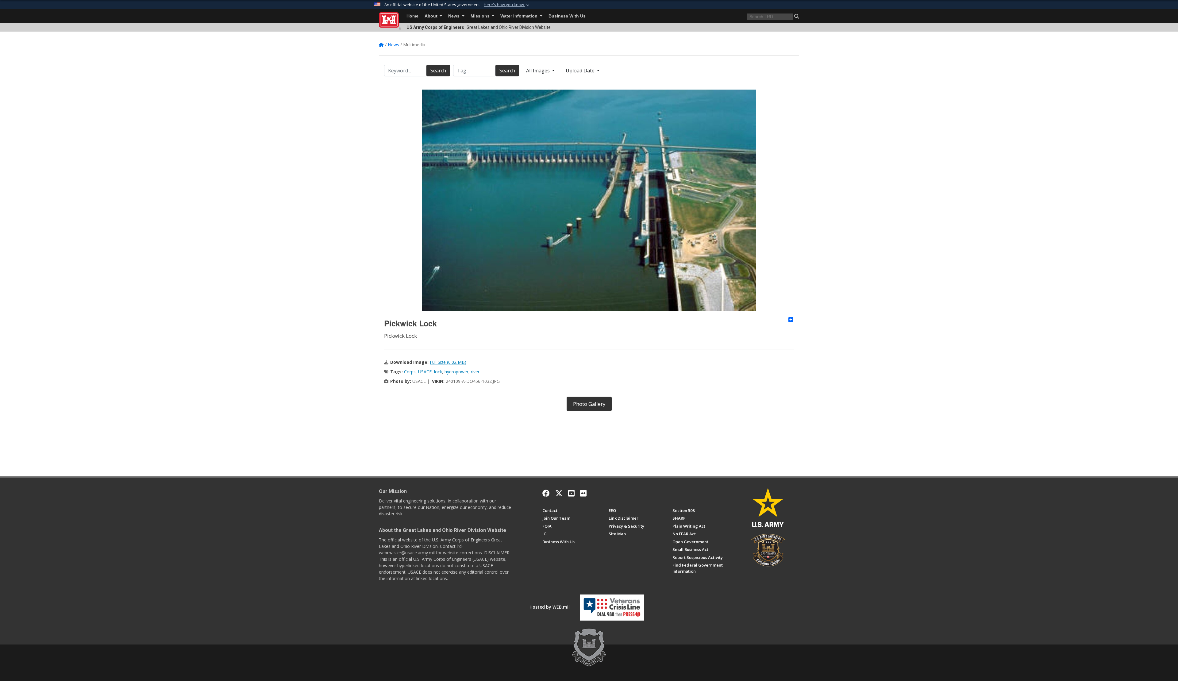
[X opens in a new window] (559, 493)
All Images (538, 70)
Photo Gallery (589, 403)
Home (412, 16)
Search (438, 70)
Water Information (519, 16)
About (432, 16)
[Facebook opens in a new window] (546, 493)
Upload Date (581, 70)
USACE (425, 372)
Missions (481, 16)
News (454, 16)
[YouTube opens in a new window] (571, 493)
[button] (507, 5)
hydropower (456, 372)
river (475, 372)
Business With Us (567, 16)
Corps (410, 372)
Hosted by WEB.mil (549, 607)
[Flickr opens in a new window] (583, 493)
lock (438, 372)
